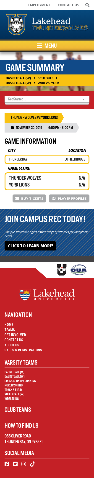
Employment (39, 5)
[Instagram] (23, 464)
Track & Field (13, 390)
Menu (50, 45)
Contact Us (68, 5)
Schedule (45, 78)
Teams (10, 330)
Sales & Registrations (23, 350)
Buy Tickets (31, 198)
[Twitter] (15, 464)
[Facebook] (7, 464)
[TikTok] (32, 464)
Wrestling (12, 399)
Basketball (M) (14, 372)
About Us (12, 345)
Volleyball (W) (14, 394)
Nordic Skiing (14, 385)
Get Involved (15, 335)
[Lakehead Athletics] (47, 24)
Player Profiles (72, 198)
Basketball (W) (18, 78)
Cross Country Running (20, 381)
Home (9, 324)
